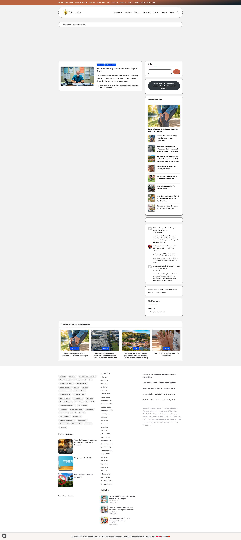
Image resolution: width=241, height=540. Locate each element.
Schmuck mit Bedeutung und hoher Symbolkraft (167, 167)
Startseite (66, 24)
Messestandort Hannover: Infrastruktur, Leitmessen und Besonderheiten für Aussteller (167, 149)
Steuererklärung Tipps (131, 85)
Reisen (136, 348)
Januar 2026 (105, 397)
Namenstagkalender (65, 402)
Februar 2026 (106, 394)
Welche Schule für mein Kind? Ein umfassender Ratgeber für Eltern (121, 508)
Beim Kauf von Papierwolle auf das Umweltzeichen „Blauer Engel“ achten (168, 198)
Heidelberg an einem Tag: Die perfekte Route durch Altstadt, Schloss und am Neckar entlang (168, 158)
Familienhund (77, 379)
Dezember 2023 (106, 481)
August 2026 (105, 374)
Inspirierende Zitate (65, 390)
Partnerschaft (90, 402)
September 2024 (107, 451)
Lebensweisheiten (65, 394)
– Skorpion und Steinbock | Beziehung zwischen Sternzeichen (159, 375)
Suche (150, 64)
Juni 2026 (104, 380)
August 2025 (105, 414)
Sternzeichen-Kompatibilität (68, 413)
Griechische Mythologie (66, 383)
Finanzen (100, 64)
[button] (4, 536)
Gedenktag (88, 379)
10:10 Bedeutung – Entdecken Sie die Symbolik (159, 400)
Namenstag (89, 398)
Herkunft (76, 387)
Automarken (168, 289)
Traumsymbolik (64, 424)
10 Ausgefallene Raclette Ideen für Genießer (159, 394)
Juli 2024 (104, 457)
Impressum (120, 536)
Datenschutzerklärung (145, 536)
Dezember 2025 (106, 400)
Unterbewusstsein (77, 424)
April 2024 (104, 467)
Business (105, 348)
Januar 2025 (105, 437)
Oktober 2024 (106, 447)
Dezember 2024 (106, 440)
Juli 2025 (104, 417)
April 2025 (104, 427)
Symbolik (81, 413)
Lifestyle (166, 348)
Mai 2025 (104, 424)
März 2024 (104, 471)
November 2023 (106, 484)
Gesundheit (74, 348)
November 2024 (106, 444)
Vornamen (63, 427)
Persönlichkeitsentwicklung (67, 405)
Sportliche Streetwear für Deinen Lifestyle (166, 187)
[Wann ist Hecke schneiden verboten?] (65, 480)
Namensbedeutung (79, 394)
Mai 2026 (104, 384)
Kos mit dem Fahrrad (66, 496)
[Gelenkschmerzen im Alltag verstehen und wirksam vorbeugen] (164, 116)
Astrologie (63, 376)
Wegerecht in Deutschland (83, 458)
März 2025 (104, 430)
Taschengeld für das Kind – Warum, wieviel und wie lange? (122, 497)
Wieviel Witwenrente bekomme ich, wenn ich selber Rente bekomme (85, 442)
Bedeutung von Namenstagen (87, 376)
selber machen (110, 64)
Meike (155, 246)
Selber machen (104, 85)
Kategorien (152, 308)
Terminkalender (160, 292)
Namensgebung (78, 398)
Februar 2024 (106, 474)
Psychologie (63, 409)
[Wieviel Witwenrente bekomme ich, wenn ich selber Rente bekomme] (65, 446)
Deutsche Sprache (65, 379)
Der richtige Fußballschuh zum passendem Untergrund (167, 177)
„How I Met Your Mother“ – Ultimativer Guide (159, 388)
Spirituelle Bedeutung (76, 409)
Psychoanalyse (83, 405)
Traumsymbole (82, 420)
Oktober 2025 (106, 407)
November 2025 (106, 404)
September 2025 (107, 410)
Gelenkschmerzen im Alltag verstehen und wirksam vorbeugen (163, 130)
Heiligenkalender (81, 383)
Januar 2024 (105, 477)
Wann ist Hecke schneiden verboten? (83, 476)
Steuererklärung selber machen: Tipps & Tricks (117, 70)
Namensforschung (65, 398)
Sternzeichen (89, 409)
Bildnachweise (130, 536)
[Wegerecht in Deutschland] (65, 463)
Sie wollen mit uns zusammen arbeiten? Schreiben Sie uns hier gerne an (164, 86)
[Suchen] (176, 71)
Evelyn (155, 266)
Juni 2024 (104, 460)
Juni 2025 (104, 420)
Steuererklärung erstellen (117, 85)
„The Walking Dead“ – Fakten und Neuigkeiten (159, 383)
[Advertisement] (120, 41)
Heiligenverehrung (65, 387)
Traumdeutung (77, 416)
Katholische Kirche (80, 390)
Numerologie (78, 402)
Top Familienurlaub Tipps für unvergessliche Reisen (119, 519)
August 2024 (105, 454)
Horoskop (85, 387)
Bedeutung (72, 376)
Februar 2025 (106, 434)
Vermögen (89, 424)
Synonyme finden (64, 416)
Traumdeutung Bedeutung (67, 420)
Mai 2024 (104, 464)
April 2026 (104, 387)
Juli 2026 (104, 377)
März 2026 (104, 390)
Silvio (155, 228)
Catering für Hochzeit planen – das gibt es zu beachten (168, 207)
